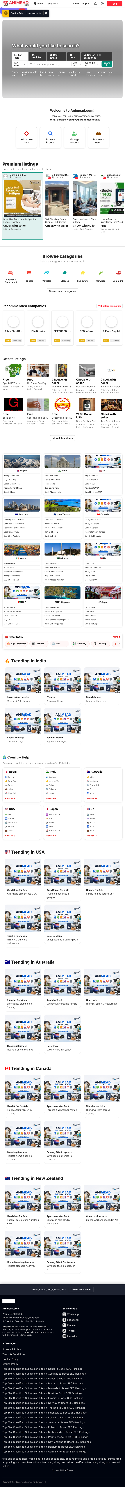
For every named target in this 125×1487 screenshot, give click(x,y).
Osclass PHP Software (62, 1470)
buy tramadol (90, 74)
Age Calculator (16, 643)
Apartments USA (92, 488)
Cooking (99, 643)
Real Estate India (52, 488)
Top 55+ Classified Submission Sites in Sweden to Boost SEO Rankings (43, 1422)
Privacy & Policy (11, 1349)
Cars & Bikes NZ (51, 532)
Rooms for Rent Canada (95, 532)
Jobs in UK (89, 563)
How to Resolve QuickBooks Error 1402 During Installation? (111, 221)
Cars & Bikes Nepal (12, 484)
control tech (61, 74)
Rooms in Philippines (53, 611)
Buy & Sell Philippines (54, 624)
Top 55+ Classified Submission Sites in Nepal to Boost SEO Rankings (42, 1368)
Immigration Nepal (11, 475)
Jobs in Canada (91, 528)
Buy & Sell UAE (10, 620)
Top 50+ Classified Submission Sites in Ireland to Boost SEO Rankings (42, 1417)
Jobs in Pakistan (52, 563)
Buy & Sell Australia (12, 536)
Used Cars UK (91, 580)
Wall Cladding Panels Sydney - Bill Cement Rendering (55, 221)
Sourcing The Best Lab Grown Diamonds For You (38, 417)
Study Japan (90, 607)
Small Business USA (93, 492)
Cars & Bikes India (52, 480)
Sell (115, 3)
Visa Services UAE (12, 624)
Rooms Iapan (90, 615)
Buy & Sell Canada (93, 536)
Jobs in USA (90, 484)
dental (110, 74)
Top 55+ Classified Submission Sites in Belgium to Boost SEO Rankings (43, 1446)
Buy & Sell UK (91, 576)
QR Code (37, 643)
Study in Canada (92, 523)
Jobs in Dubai (9, 607)
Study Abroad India (53, 492)
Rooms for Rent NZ (53, 523)
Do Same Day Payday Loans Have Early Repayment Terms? (38, 383)
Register (86, 3)
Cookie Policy (10, 1359)
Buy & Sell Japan (92, 624)
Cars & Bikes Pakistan (54, 571)
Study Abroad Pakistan (54, 580)
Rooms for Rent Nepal (13, 488)
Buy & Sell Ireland (11, 580)
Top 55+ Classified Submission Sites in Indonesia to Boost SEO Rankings (44, 1412)
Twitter (71, 1330)
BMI (56, 643)
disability (42, 74)
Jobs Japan (90, 611)
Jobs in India (50, 484)
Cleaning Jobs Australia (14, 519)
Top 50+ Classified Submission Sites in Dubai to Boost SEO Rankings (42, 1378)
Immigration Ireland (12, 576)
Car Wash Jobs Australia (14, 523)
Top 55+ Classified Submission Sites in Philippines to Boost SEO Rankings (45, 1436)
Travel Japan (90, 620)
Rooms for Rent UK (93, 567)
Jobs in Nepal (9, 492)
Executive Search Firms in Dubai (84, 220)
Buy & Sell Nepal (11, 480)
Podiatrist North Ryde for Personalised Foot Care (87, 386)
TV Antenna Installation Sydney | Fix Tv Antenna (111, 386)
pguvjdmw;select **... (29, 74)
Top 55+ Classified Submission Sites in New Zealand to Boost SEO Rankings (46, 1441)
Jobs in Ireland (10, 567)
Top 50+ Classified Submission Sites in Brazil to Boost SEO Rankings (42, 1393)
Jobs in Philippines (52, 607)
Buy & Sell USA (91, 475)
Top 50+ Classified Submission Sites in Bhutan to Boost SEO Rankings (43, 1383)
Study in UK (90, 571)
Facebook (73, 1319)
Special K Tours (11, 383)
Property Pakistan (52, 576)
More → (116, 637)
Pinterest (72, 1325)
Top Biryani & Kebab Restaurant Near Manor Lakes (111, 421)
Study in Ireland (10, 563)
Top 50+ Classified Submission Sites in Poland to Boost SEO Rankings (43, 1427)
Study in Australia (11, 532)
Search (107, 63)
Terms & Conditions (13, 1354)
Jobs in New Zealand (53, 519)
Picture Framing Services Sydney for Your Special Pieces (62, 386)
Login (76, 3)
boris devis (9, 417)
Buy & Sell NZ (50, 536)
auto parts (51, 74)
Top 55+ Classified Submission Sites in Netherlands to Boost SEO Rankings (45, 1432)
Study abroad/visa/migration (57, 620)
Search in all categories (62, 291)
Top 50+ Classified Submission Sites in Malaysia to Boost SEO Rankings (44, 1388)
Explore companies (111, 306)
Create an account (81, 1289)
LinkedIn (72, 1336)
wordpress (102, 74)
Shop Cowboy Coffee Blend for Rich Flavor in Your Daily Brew (87, 421)
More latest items (62, 438)
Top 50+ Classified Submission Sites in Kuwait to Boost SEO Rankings (42, 1398)
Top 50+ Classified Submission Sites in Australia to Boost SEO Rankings (44, 1373)
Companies (52, 3)
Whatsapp (73, 1314)
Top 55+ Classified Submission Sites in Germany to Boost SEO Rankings (44, 1451)
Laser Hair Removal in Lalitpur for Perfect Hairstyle (19, 220)
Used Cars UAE (10, 615)
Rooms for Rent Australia (14, 528)
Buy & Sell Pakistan (53, 567)
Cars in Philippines (52, 615)
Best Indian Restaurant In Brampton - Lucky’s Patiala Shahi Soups (62, 417)
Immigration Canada (93, 519)
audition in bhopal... (74, 74)
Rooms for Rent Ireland (13, 571)
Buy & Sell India (51, 475)
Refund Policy (10, 1363)
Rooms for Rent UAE (12, 611)
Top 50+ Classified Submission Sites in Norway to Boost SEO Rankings (43, 1402)
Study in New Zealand (54, 528)
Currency (79, 643)
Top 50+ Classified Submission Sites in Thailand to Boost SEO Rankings (43, 1407)
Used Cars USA (91, 480)
